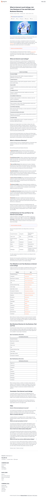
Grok (17, 18)
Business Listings (13, 448)
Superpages (27, 301)
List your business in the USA (16, 225)
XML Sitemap (29, 495)
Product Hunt (3, 464)
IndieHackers (3, 467)
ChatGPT (13, 18)
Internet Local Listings (20, 448)
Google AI (22, 18)
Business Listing (31, 13)
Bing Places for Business (29, 278)
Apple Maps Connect (28, 288)
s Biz (28, 276)
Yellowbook (27, 305)
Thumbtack (27, 313)
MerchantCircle (27, 311)
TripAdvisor (3, 488)
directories (12, 43)
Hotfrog (26, 299)
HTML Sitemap (34, 495)
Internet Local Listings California (16, 48)
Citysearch (27, 307)
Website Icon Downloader (5, 477)
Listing (26, 276)
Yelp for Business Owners (29, 282)
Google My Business (28, 274)
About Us (2, 474)
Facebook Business (28, 284)
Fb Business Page (4, 486)
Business (27, 13)
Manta (26, 303)
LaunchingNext (3, 468)
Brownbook (27, 297)
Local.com (27, 309)
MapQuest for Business (29, 295)
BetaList (2, 466)
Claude (32, 18)
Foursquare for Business (29, 290)
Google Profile (3, 485)
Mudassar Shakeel (16, 13)
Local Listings (33, 51)
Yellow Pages (27, 286)
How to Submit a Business (5, 475)
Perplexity (27, 18)
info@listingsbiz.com (9, 455)
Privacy (2, 478)
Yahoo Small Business (28, 280)
